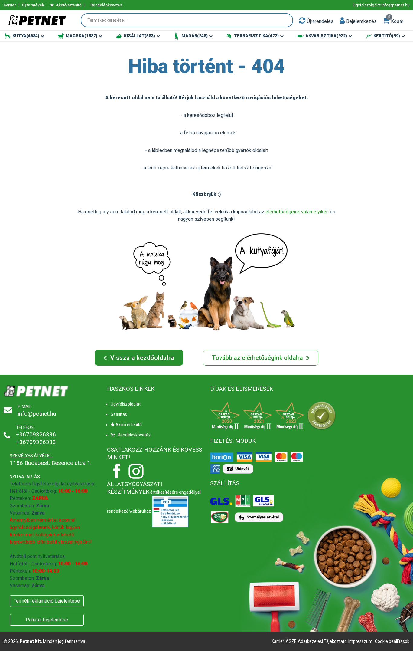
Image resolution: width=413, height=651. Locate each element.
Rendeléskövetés (106, 5)
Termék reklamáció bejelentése (47, 601)
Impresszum (360, 641)
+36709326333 (36, 442)
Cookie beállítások (392, 641)
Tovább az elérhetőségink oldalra (258, 357)
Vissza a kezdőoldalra (141, 357)
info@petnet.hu (395, 5)
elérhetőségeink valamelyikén (297, 212)
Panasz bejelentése (47, 620)
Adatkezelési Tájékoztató (322, 641)
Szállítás (119, 414)
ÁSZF (291, 641)
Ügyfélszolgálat (126, 404)
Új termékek (33, 5)
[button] (342, 20)
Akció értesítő (68, 5)
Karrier (10, 5)
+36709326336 (36, 434)
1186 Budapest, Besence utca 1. (51, 462)
